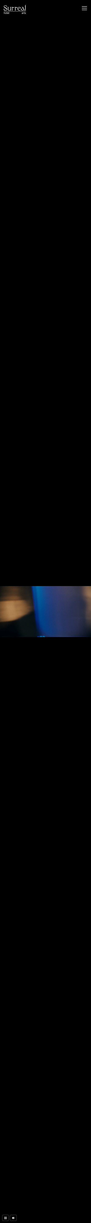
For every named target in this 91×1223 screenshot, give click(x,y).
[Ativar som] (13, 1218)
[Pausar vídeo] (5, 1218)
